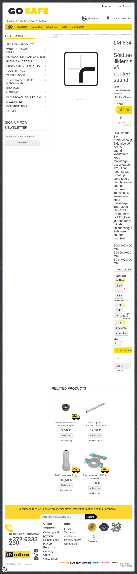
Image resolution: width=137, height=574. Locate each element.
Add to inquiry (119, 367)
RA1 (119, 310)
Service (11, 111)
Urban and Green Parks (23, 66)
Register (127, 6)
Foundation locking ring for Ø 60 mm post (66, 424)
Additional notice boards (80, 34)
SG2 (119, 296)
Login (118, 6)
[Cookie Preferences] (5, 569)
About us (51, 26)
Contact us (78, 26)
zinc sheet (121, 327)
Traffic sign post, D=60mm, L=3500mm (95, 424)
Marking (12, 92)
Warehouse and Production (17, 50)
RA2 (119, 315)
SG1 (119, 291)
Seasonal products (20, 44)
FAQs (64, 26)
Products (22, 26)
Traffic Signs (15, 75)
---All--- (120, 280)
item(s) (93, 18)
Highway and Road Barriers (25, 56)
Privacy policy (72, 540)
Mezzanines (14, 101)
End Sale (12, 87)
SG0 (119, 285)
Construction (16, 106)
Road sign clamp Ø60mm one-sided (95, 477)
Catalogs (36, 26)
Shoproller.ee (126, 564)
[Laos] (66, 407)
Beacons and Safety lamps (25, 97)
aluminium (121, 333)
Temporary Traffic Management (20, 81)
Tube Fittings (15, 70)
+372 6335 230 (23, 541)
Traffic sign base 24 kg (66, 475)
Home (54, 34)
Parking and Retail (19, 61)
